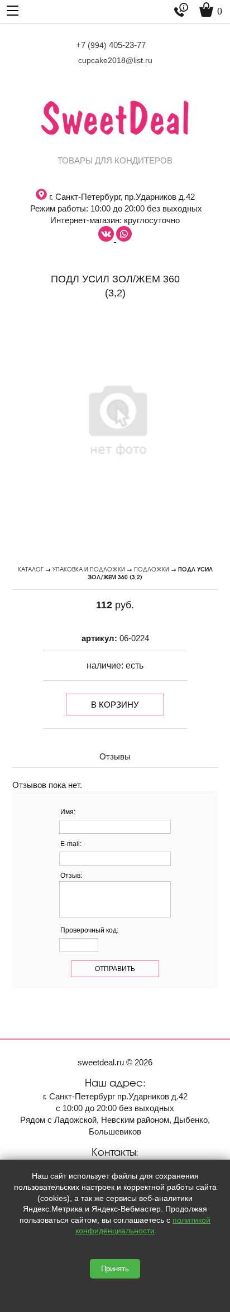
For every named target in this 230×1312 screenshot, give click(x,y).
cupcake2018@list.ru (115, 60)
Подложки (151, 569)
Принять (115, 1269)
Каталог (31, 569)
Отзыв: (71, 876)
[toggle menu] (12, 10)
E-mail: (71, 844)
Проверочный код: (89, 930)
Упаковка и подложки (88, 569)
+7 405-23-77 (111, 45)
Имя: (67, 812)
